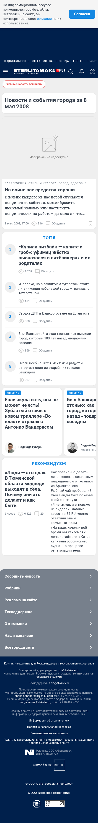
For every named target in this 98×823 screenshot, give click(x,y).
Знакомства (42, 61)
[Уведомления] (81, 71)
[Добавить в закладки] (90, 223)
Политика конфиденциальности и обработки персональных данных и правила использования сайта (49, 741)
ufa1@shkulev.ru (69, 670)
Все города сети (19, 647)
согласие (44, 19)
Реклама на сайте (21, 600)
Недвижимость (16, 61)
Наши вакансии (19, 635)
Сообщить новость (22, 576)
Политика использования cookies (49, 727)
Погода (63, 61)
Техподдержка (18, 611)
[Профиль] (92, 71)
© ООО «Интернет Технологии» (49, 792)
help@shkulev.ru (59, 683)
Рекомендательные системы (49, 733)
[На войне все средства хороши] (49, 148)
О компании (16, 623)
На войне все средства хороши (40, 190)
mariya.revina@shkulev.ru (34, 702)
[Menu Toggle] (5, 71)
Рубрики (13, 588)
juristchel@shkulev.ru (49, 676)
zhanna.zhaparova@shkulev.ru (34, 696)
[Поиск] (70, 71)
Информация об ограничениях (49, 720)
